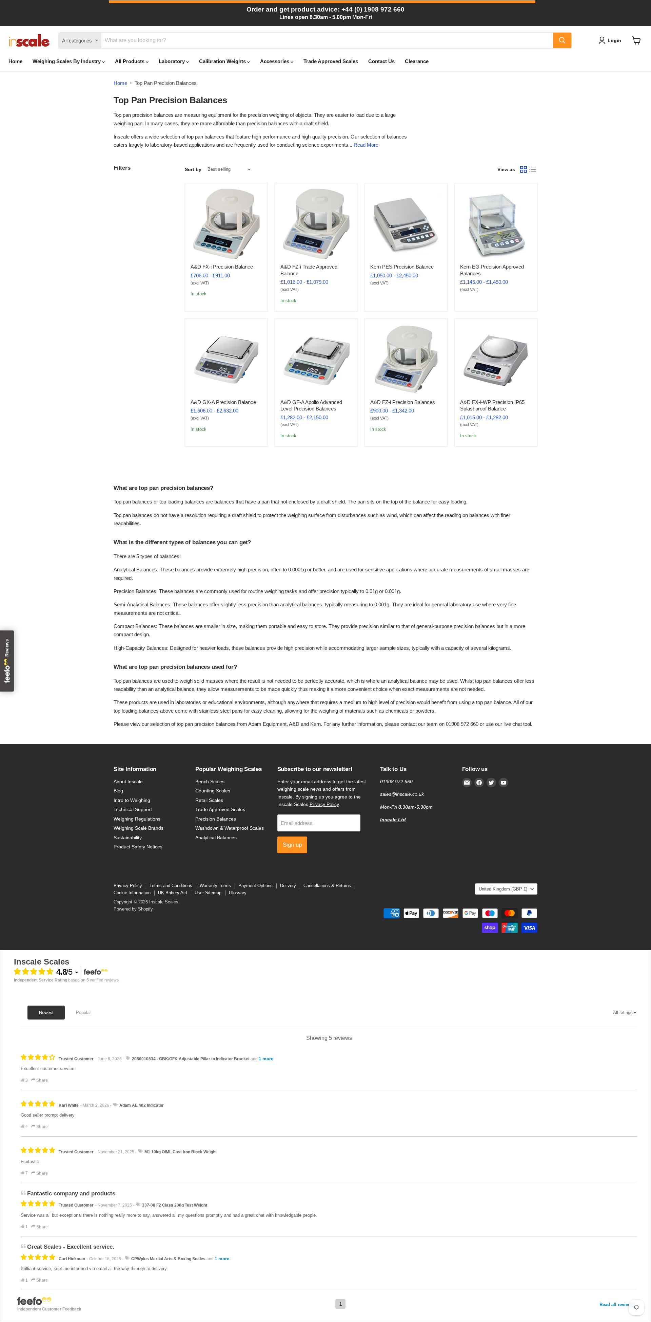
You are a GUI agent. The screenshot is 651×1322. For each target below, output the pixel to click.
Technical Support (133, 809)
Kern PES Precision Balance (402, 267)
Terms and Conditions (171, 885)
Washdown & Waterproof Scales (229, 828)
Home (15, 61)
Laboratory (172, 61)
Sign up (292, 845)
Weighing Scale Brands (138, 828)
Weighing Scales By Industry (67, 61)
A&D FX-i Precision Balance (222, 267)
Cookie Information (132, 892)
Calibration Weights (223, 61)
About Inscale (128, 781)
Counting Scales (212, 790)
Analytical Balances (216, 837)
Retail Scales (209, 800)
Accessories (275, 61)
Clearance (417, 61)
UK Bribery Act (172, 892)
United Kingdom (503, 889)
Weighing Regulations (137, 819)
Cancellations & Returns (327, 885)
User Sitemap (208, 892)
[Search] (562, 40)
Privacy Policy (324, 804)
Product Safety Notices (138, 846)
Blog (118, 790)
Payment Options (255, 885)
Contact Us (381, 61)
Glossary (237, 892)
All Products (130, 61)
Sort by (193, 169)
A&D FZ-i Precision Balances (402, 402)
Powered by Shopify (133, 909)
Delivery (288, 885)
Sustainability (128, 837)
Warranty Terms (215, 885)
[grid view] (523, 169)
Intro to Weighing (132, 800)
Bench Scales (209, 781)
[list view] (533, 169)
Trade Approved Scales (330, 61)
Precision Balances (215, 819)
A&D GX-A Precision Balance (223, 402)
